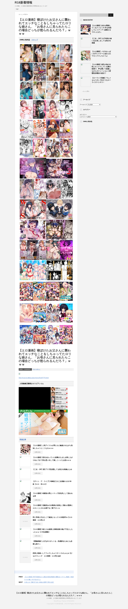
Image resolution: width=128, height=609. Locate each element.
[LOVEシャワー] (53, 118)
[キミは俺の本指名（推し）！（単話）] (66, 118)
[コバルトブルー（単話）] (26, 157)
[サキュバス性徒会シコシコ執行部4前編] (33, 239)
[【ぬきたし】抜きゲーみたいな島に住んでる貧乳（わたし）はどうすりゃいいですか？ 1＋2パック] (39, 323)
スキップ (35, 40)
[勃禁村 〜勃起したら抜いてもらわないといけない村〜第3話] (59, 239)
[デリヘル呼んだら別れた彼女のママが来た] (59, 259)
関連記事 (23, 439)
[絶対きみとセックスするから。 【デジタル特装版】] (66, 157)
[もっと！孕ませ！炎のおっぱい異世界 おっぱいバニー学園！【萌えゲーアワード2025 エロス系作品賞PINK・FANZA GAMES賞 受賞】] (53, 301)
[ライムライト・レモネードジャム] (66, 301)
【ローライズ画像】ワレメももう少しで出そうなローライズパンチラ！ (101, 80)
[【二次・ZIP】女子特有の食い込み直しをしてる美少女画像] (86, 46)
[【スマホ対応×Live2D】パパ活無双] (59, 219)
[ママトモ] (26, 323)
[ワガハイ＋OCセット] (39, 345)
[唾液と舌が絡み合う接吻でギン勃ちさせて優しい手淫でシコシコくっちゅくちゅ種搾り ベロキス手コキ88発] (66, 80)
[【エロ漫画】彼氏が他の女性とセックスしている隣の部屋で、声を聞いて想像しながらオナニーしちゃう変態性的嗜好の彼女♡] (86, 72)
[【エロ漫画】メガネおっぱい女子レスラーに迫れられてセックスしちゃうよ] (86, 59)
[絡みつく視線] (53, 157)
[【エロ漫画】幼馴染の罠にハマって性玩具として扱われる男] (25, 502)
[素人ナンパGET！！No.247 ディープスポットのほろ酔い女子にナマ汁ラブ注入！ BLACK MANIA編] (39, 80)
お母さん (38, 369)
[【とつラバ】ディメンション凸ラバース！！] (26, 345)
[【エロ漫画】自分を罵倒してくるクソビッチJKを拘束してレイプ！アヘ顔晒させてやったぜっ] (86, 33)
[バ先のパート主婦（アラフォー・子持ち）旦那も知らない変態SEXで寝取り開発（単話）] (66, 138)
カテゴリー (83, 114)
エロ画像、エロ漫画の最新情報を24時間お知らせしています (64, 598)
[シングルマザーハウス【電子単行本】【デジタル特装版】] (39, 138)
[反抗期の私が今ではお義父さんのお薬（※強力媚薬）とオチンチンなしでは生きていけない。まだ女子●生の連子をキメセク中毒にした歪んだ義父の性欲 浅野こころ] (39, 62)
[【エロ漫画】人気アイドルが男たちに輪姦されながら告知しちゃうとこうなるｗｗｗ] (25, 454)
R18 (34, 369)
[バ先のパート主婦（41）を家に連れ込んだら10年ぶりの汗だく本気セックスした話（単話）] (39, 118)
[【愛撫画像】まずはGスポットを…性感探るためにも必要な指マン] (25, 550)
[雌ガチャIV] (59, 198)
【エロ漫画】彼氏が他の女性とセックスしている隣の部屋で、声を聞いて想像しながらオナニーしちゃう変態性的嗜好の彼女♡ (101, 69)
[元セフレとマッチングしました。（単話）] (26, 138)
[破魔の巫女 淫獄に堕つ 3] (59, 178)
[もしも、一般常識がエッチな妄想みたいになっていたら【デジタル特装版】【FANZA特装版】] (39, 157)
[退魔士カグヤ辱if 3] (33, 259)
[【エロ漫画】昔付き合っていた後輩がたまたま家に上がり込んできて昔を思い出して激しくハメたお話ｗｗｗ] (25, 466)
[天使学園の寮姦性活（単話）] (53, 138)
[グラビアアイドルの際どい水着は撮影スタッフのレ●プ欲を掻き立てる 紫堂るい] (53, 80)
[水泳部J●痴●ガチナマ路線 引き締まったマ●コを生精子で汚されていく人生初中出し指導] (26, 99)
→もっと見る (85, 91)
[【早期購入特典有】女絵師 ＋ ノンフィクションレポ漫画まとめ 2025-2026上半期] (59, 280)
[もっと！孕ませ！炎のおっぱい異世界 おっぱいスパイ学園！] (26, 301)
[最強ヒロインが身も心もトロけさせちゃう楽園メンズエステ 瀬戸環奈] (26, 62)
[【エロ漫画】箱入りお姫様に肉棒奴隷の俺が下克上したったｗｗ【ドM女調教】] (25, 538)
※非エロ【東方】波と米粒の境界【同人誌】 (39, 582)
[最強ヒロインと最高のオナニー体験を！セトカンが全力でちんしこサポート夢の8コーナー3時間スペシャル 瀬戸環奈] (53, 62)
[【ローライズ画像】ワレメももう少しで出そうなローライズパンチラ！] (86, 86)
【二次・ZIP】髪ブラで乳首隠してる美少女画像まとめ (52, 469)
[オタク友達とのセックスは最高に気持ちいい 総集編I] (33, 178)
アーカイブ (83, 104)
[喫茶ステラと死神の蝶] (53, 345)
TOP (17, 9)
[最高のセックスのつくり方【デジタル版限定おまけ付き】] (26, 118)
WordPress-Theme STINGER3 (64, 601)
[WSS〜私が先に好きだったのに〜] (33, 219)
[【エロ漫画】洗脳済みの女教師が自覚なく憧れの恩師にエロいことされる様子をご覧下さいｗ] (25, 514)
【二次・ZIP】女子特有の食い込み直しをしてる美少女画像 (102, 41)
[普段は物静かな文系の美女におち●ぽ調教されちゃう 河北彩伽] (66, 99)
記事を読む (38, 452)
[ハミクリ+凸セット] (53, 323)
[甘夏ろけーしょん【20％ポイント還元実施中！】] (39, 301)
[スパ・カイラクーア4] (33, 280)
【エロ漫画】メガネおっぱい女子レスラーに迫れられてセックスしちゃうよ (101, 54)
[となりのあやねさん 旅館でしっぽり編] (33, 198)
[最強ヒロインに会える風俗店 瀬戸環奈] (66, 62)
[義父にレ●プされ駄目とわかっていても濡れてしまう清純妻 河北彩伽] (26, 80)
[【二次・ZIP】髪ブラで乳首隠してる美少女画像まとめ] (25, 478)
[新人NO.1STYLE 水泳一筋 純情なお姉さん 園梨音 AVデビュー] (39, 99)
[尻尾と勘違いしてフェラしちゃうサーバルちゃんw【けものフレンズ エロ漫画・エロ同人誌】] (25, 562)
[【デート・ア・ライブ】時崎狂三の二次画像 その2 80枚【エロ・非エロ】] (25, 490)
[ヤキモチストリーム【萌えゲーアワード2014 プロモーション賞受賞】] (66, 323)
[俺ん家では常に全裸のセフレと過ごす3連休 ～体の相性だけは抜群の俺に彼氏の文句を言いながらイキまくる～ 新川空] (53, 99)
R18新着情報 (23, 2)
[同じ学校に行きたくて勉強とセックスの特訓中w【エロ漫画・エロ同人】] (25, 526)
